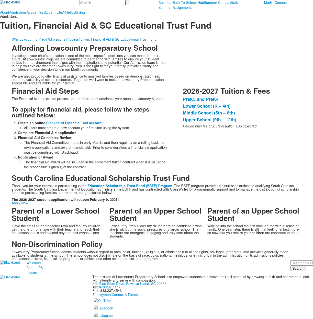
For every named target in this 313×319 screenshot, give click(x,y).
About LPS (34, 267)
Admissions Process (63, 39)
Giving (80, 12)
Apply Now (20, 203)
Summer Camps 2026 (221, 2)
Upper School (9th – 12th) (209, 119)
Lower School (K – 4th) (207, 106)
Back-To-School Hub (188, 2)
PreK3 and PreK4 (201, 99)
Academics (35, 12)
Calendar (165, 2)
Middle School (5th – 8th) (209, 113)
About (4, 12)
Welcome (33, 262)
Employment (102, 294)
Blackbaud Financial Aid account (74, 122)
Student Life (53, 12)
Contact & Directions (127, 294)
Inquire (31, 272)
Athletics (68, 12)
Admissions (18, 12)
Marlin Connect (276, 2)
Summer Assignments (175, 7)
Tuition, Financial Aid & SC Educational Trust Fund (117, 39)
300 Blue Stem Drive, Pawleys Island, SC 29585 (129, 283)
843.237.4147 (110, 287)
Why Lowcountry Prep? (30, 39)
